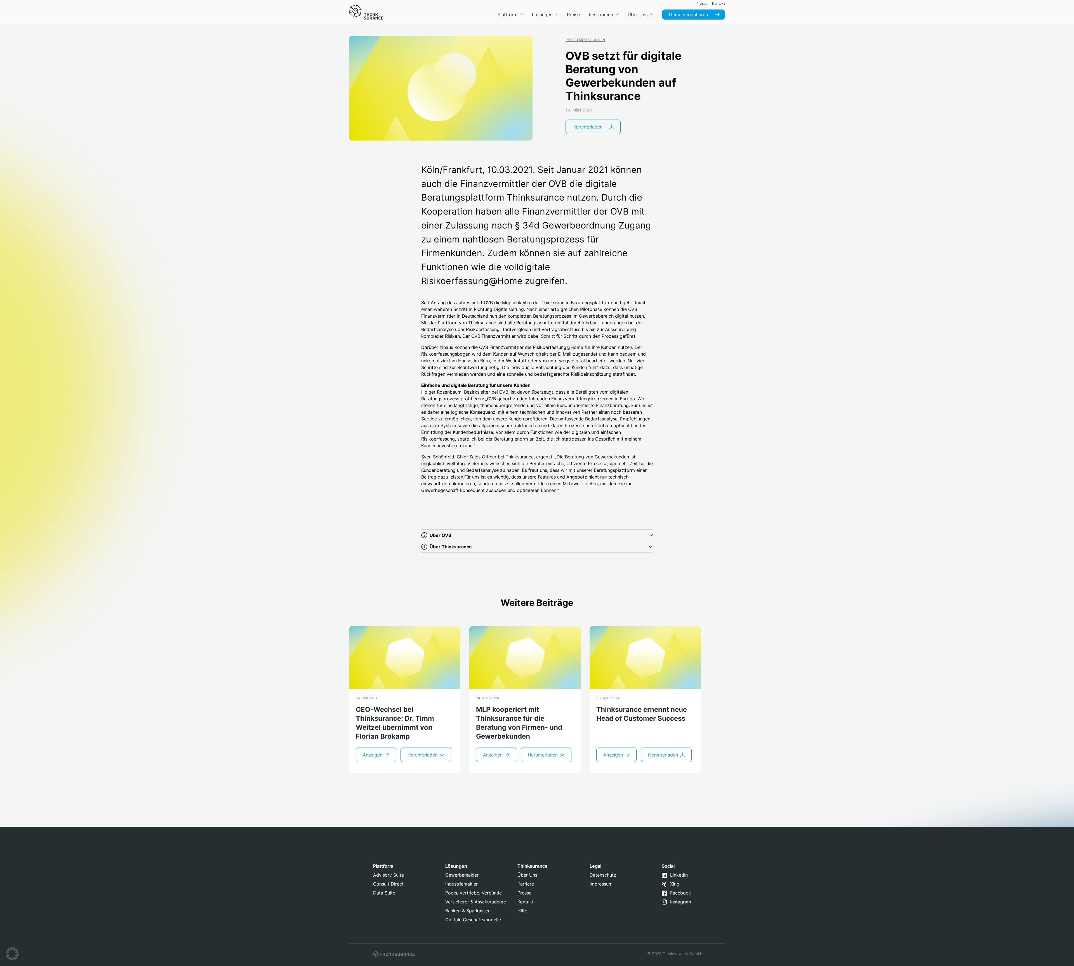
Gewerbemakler (462, 875)
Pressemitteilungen (585, 40)
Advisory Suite (388, 875)
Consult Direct (388, 884)
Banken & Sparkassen (468, 910)
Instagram (680, 902)
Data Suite (384, 893)
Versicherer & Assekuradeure (475, 902)
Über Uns (527, 875)
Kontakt (525, 902)
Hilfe (522, 910)
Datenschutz (603, 875)
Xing (674, 884)
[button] (12, 953)
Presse (524, 893)
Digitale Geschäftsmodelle (473, 919)
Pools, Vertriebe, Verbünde (473, 893)
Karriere (525, 884)
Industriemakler (461, 884)
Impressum (601, 884)
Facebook (680, 893)
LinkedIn (679, 875)
